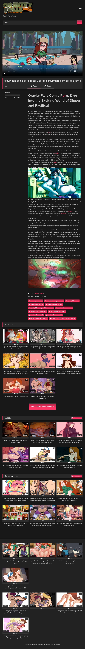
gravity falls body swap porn (55, 301)
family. (70, 211)
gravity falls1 (39, 293)
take (49, 132)
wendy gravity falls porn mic (38, 318)
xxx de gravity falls (36, 301)
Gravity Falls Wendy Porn (38, 311)
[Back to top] (78, 643)
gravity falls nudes (73, 301)
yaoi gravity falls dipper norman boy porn (63, 318)
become (63, 213)
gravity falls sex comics (55, 304)
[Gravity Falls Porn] (42, 8)
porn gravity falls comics (58, 311)
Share (48, 86)
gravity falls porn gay (37, 304)
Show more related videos (42, 406)
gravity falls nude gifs (36, 315)
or (64, 95)
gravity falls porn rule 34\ (54, 315)
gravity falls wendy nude (65, 308)
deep (55, 162)
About (35, 86)
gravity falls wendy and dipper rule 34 (42, 308)
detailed (56, 153)
